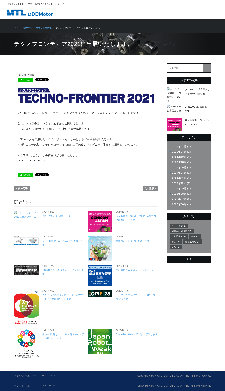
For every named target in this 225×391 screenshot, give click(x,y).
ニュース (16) (179, 226)
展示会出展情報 (26, 75)
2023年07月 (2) (181, 199)
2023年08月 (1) (181, 193)
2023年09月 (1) (181, 188)
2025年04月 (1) (181, 151)
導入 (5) (176, 241)
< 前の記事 (22, 188)
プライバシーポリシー (25, 376)
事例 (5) (195, 236)
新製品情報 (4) (192, 241)
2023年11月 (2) (181, 183)
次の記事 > (150, 188)
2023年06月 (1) (181, 204)
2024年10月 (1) (181, 162)
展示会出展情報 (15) (182, 231)
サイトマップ (48, 376)
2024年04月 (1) (181, 172)
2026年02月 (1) (181, 146)
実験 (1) (176, 247)
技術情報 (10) (179, 236)
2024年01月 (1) (181, 178)
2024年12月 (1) (181, 157)
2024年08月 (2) (181, 167)
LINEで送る (25, 80)
